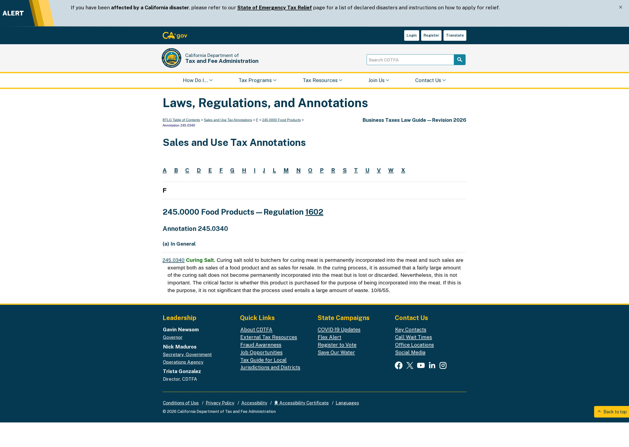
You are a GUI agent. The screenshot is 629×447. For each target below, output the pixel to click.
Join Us (376, 80)
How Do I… (195, 80)
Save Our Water (336, 352)
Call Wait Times (413, 337)
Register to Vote (337, 345)
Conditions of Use (181, 402)
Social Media (410, 352)
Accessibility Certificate (303, 402)
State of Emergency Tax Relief (274, 7)
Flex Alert (329, 337)
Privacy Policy (220, 402)
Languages (347, 402)
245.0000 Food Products (281, 120)
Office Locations (414, 345)
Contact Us (428, 80)
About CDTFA (256, 329)
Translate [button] (455, 35)
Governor (173, 337)
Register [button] (431, 35)
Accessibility (254, 402)
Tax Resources (320, 80)
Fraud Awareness (260, 345)
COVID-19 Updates (339, 329)
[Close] (620, 7)
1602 (314, 211)
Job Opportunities (261, 352)
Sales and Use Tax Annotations (228, 120)
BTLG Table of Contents (181, 120)
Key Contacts (410, 329)
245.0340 (173, 260)
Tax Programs (255, 80)
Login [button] (412, 35)
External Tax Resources (268, 337)
